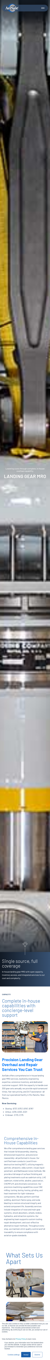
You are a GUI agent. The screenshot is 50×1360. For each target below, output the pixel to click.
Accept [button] (25, 1354)
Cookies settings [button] (14, 1354)
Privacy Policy (21, 1339)
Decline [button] (37, 1354)
